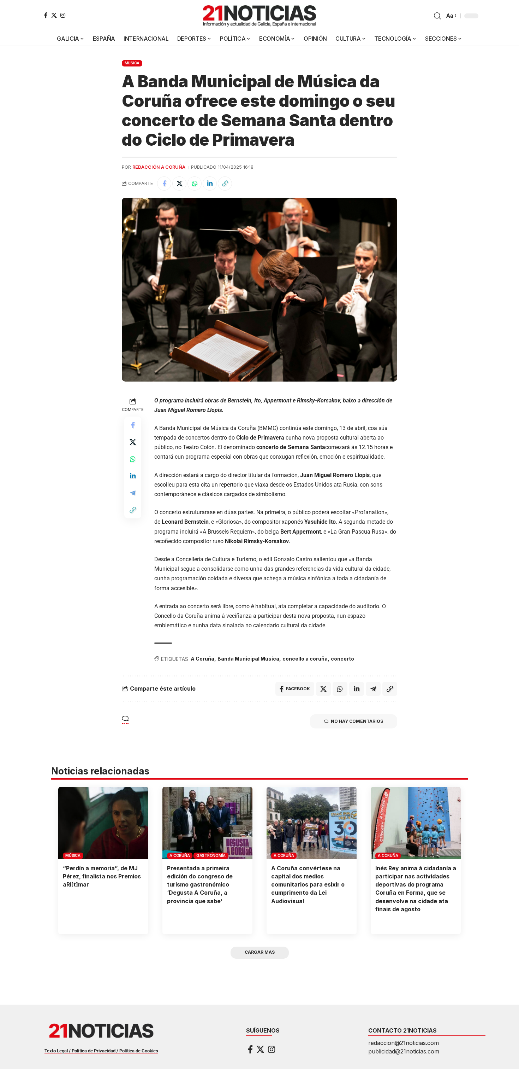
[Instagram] (63, 15)
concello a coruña (305, 659)
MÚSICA (132, 62)
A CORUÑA (179, 855)
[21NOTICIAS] (259, 16)
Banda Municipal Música (248, 659)
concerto (342, 659)
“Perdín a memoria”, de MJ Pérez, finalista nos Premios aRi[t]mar (102, 876)
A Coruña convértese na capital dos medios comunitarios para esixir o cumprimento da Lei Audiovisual (308, 885)
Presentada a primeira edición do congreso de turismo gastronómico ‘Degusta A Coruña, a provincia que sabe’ (200, 885)
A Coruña (202, 659)
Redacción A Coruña (158, 167)
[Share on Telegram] (132, 492)
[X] (54, 15)
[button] (437, 16)
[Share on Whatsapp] (194, 183)
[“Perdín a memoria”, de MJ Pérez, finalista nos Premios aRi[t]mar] (103, 823)
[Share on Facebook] (164, 183)
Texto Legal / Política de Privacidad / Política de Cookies (101, 1050)
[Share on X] (179, 183)
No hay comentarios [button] (357, 721)
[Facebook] (45, 15)
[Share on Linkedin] (210, 183)
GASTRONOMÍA (211, 855)
